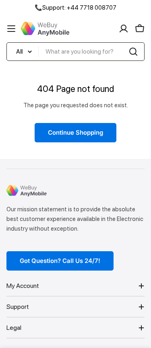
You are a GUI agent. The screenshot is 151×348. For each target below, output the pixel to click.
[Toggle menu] (11, 28)
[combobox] (75, 51)
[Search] (133, 51)
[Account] (123, 28)
